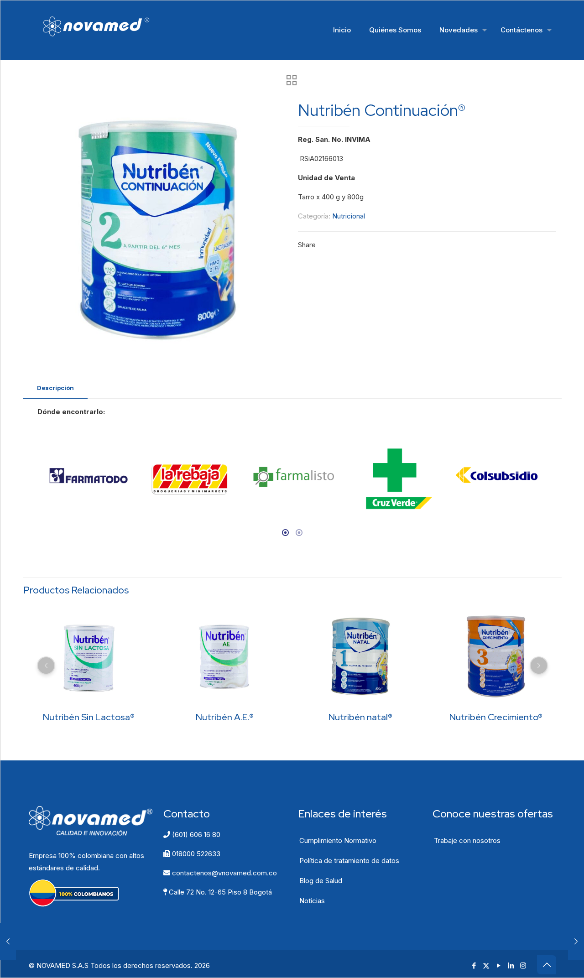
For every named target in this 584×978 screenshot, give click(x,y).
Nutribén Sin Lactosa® (89, 717)
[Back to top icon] (546, 964)
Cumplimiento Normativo (337, 840)
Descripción (55, 387)
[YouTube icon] (498, 965)
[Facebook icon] (474, 965)
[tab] (55, 388)
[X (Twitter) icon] (486, 965)
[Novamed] (102, 25)
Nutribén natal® (360, 717)
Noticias (312, 900)
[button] (35, 482)
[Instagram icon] (523, 965)
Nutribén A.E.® (225, 717)
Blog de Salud (320, 880)
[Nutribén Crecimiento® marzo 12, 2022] (576, 941)
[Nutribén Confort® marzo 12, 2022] (8, 941)
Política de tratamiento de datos (349, 860)
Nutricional (348, 216)
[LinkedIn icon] (511, 965)
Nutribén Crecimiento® (495, 717)
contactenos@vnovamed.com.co (223, 873)
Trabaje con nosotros (467, 840)
